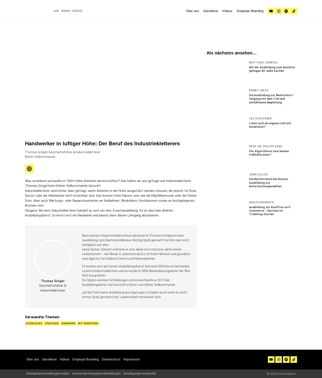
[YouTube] (271, 359)
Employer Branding (250, 11)
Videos (227, 11)
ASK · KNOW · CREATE (68, 11)
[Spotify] (286, 11)
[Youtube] (271, 11)
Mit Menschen (88, 323)
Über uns (192, 11)
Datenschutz (111, 359)
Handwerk (68, 323)
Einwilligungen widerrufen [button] (140, 373)
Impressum (132, 359)
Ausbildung (34, 323)
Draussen (51, 323)
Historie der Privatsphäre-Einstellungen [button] (96, 373)
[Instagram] (278, 11)
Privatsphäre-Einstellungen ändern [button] (48, 373)
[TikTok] (293, 11)
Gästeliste (210, 11)
